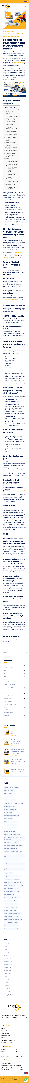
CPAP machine (8, 803)
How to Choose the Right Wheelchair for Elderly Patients (18, 732)
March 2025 (7, 989)
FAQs (7, 158)
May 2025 (6, 983)
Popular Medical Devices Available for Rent (12, 120)
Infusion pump (8, 819)
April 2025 (6, 986)
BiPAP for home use (9, 790)
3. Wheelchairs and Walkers (12, 129)
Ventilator (6, 710)
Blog (5, 673)
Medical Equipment (9, 687)
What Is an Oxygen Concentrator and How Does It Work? (17, 741)
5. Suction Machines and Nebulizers (12, 135)
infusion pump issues (10, 822)
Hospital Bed (8, 812)
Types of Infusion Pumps (11, 926)
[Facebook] (25, 1)
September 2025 (8, 970)
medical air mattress (10, 825)
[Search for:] (14, 652)
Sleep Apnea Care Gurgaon (12, 898)
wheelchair (19, 254)
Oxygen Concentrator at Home (13, 851)
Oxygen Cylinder (8, 698)
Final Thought (9, 156)
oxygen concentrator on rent (12, 860)
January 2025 (7, 995)
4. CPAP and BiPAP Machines (12, 132)
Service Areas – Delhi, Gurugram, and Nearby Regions (12, 139)
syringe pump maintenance (12, 913)
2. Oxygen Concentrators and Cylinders (12, 126)
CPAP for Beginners (9, 800)
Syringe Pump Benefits (10, 907)
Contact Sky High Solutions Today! (10, 154)
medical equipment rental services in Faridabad (14, 838)
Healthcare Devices (9, 806)
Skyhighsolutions (10, 31)
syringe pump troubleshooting (13, 919)
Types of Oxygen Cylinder (11, 929)
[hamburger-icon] (25, 6)
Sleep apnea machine (10, 901)
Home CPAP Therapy (10, 809)
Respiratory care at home (11, 891)
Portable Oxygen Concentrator (13, 882)
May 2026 (6, 946)
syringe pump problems (11, 916)
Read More (4, 1021)
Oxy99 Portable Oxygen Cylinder (13, 845)
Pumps (5, 707)
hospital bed (18, 252)
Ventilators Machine (9, 712)
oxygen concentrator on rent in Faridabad (13, 869)
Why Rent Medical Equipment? (10, 112)
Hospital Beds (7, 682)
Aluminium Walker (8, 668)
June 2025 (6, 980)
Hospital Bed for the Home (11, 815)
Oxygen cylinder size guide (11, 879)
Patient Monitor (8, 701)
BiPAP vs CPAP (8, 797)
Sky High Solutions (13, 36)
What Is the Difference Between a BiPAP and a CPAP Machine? (17, 751)
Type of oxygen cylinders (11, 922)
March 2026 (7, 952)
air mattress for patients (11, 787)
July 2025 (6, 977)
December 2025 (8, 961)
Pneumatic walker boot (10, 704)
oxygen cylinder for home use (12, 876)
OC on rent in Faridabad (11, 842)
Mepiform (6, 690)
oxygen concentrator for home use (13, 855)
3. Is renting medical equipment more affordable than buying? (13, 175)
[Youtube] (27, 1)
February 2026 (7, 955)
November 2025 (8, 964)
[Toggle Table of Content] (17, 109)
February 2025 (7, 992)
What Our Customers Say (11, 151)
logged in (13, 640)
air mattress (7, 665)
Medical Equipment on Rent (12, 834)
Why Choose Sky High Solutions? (11, 147)
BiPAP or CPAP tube (9, 794)
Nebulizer (6, 693)
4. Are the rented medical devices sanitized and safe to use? (13, 181)
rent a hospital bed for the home (13, 885)
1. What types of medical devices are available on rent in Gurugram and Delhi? (13, 162)
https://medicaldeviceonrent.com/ (14, 491)
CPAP (16, 256)
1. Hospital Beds (11, 123)
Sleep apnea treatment (11, 904)
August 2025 (7, 973)
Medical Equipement (9, 684)
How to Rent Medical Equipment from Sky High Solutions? (12, 144)
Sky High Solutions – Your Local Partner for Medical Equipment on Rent (12, 116)
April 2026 (6, 949)
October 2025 (7, 967)
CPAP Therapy (19, 803)
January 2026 (7, 958)
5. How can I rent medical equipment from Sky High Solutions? (12, 186)
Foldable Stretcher (8, 679)
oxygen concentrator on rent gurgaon (12, 864)
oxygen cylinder (8, 873)
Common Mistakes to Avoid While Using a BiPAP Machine (18, 761)
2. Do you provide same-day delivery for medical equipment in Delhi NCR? (12, 168)
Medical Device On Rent (11, 33)
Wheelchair (7, 715)
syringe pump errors (10, 910)
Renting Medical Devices (11, 888)
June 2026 (6, 943)
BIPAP (5, 670)
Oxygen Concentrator (9, 696)
